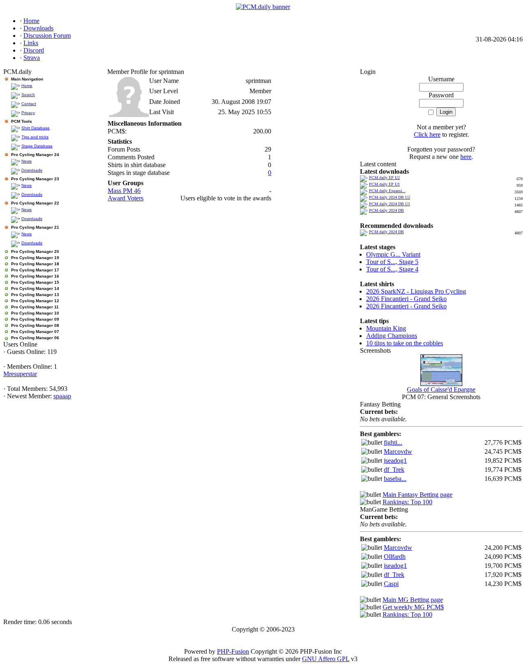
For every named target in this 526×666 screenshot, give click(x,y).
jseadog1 (395, 460)
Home (26, 85)
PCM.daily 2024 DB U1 (389, 204)
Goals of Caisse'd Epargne (441, 389)
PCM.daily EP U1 (384, 184)
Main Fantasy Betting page (417, 494)
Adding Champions (391, 335)
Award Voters (125, 198)
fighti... (393, 442)
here (465, 156)
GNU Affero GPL (325, 658)
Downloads (31, 170)
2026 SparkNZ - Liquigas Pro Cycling (416, 291)
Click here (427, 134)
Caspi (391, 583)
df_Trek (394, 469)
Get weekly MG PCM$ (413, 607)
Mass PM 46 (124, 190)
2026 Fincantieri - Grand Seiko (406, 298)
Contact (28, 103)
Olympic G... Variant (393, 254)
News (26, 161)
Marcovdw (398, 451)
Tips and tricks (34, 137)
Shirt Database (35, 128)
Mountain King (386, 328)
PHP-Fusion (233, 651)
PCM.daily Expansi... (387, 190)
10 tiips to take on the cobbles (404, 343)
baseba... (395, 478)
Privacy (28, 112)
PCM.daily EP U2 (384, 177)
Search (28, 94)
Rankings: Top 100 (407, 501)
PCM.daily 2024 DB (386, 210)
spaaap (62, 396)
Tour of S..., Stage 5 (392, 261)
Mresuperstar (20, 373)
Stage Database (37, 146)
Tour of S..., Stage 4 (392, 269)
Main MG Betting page (413, 599)
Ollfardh (395, 556)
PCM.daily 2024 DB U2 (389, 197)
